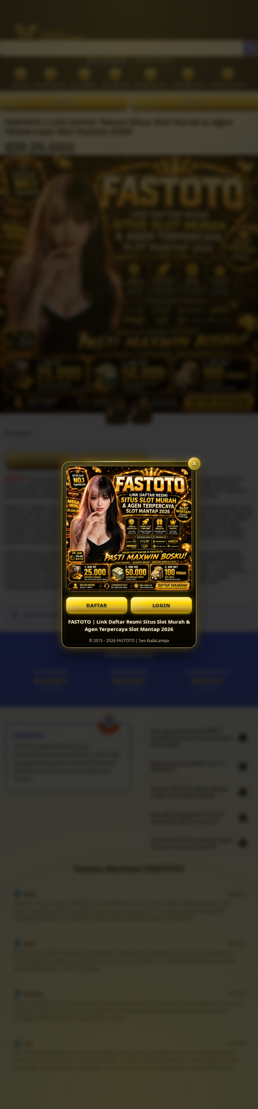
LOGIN (161, 605)
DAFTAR (96, 605)
